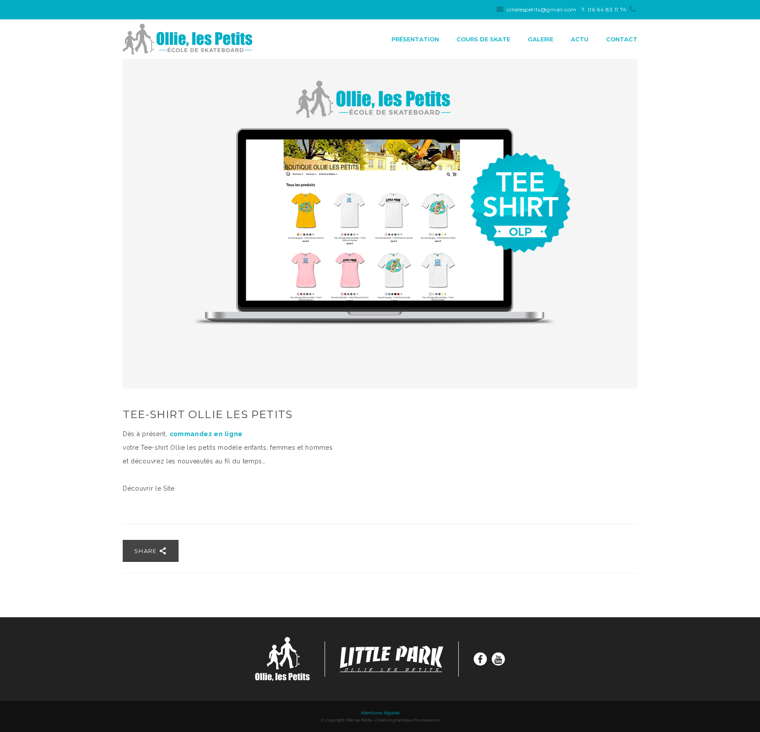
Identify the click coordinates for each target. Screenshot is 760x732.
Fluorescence (426, 719)
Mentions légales (380, 713)
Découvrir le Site (149, 488)
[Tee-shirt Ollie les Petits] (380, 224)
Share (146, 550)
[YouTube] (498, 659)
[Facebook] (480, 659)
